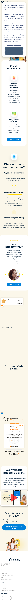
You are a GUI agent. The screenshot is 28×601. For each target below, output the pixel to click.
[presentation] (1, 413)
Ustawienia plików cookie (14, 45)
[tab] (10, 327)
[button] (26, 2)
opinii (18, 420)
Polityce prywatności (9, 31)
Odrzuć (14, 53)
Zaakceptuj (14, 49)
